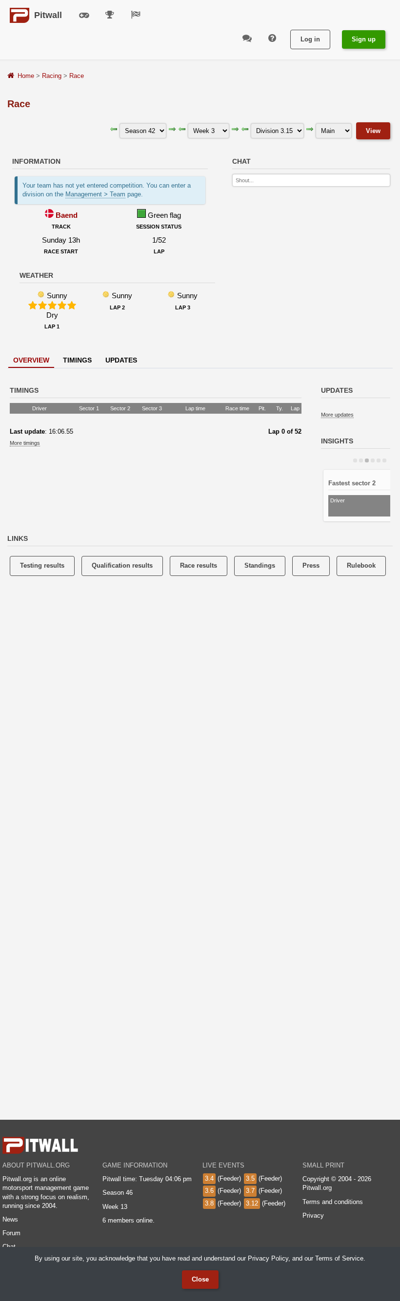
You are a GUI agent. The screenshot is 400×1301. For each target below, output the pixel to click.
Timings (77, 360)
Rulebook (361, 565)
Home (26, 75)
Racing (51, 75)
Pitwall (48, 15)
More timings (25, 443)
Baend (67, 215)
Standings (259, 565)
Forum (11, 1233)
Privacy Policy (268, 1258)
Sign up (364, 39)
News (10, 1219)
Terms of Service (339, 1258)
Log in (310, 39)
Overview (31, 360)
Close (200, 1279)
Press (311, 565)
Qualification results (122, 565)
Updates (121, 360)
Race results (198, 565)
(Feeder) (223, 1178)
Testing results (42, 565)
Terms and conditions (332, 1201)
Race (76, 75)
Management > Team (95, 194)
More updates (337, 415)
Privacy (313, 1215)
